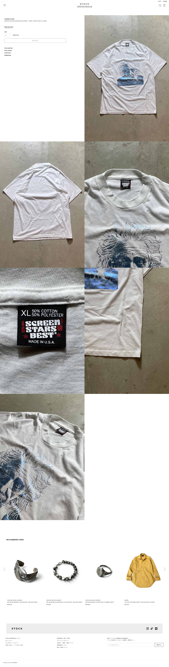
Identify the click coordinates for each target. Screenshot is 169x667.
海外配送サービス (61, 645)
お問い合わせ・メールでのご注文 (14, 645)
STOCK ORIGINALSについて (12, 638)
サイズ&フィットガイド (11, 643)
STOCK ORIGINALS (12, 662)
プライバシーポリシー (63, 640)
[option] (26, 574)
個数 (5, 32)
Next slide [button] (165, 568)
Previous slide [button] (4, 568)
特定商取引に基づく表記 (63, 638)
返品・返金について (62, 647)
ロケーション (8, 640)
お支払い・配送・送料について (65, 643)
